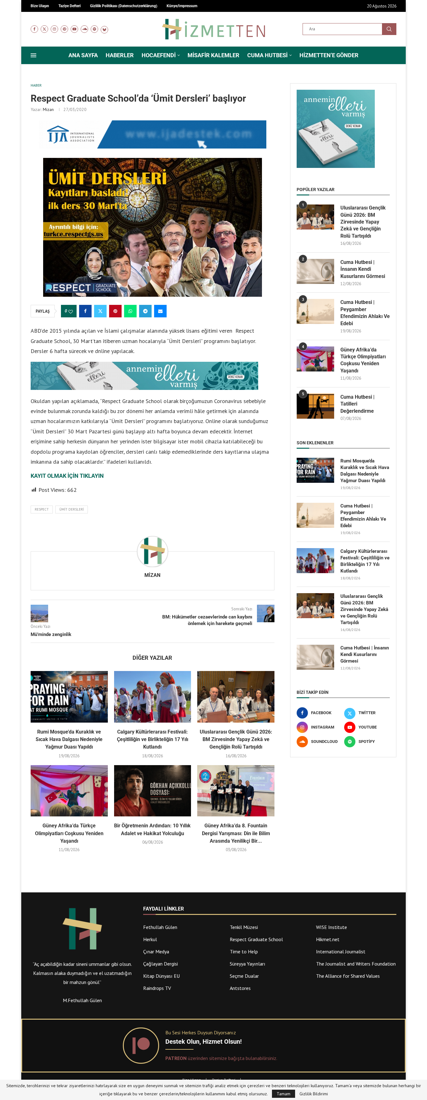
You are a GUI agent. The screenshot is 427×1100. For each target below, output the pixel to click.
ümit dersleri (71, 509)
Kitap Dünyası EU (161, 975)
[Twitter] (44, 29)
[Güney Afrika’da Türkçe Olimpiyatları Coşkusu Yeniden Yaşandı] (69, 790)
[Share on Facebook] (85, 311)
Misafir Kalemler (213, 55)
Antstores (240, 988)
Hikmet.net (327, 939)
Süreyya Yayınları (247, 963)
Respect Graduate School (256, 939)
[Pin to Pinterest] (115, 311)
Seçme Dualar (244, 975)
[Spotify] (94, 29)
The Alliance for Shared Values (348, 975)
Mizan (48, 109)
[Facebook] (34, 29)
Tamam (283, 1094)
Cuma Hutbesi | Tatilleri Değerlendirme (357, 404)
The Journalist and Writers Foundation (356, 963)
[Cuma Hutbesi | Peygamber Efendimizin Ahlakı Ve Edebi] (315, 311)
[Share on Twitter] (100, 311)
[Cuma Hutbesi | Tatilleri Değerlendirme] (315, 406)
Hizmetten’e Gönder (329, 55)
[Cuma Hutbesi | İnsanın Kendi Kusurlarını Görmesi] (315, 271)
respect (42, 509)
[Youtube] (74, 29)
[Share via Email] (160, 311)
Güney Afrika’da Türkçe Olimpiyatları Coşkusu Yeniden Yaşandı (69, 833)
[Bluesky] (104, 29)
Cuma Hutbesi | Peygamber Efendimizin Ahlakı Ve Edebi (365, 312)
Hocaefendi (159, 55)
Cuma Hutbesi (267, 55)
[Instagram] (54, 29)
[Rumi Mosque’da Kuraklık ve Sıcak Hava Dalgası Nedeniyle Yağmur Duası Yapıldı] (69, 696)
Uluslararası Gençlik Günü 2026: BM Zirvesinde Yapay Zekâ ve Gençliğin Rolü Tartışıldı (236, 739)
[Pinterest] (64, 29)
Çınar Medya (156, 951)
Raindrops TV (157, 988)
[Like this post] (70, 311)
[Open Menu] (33, 55)
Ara (389, 29)
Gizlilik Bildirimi (313, 1094)
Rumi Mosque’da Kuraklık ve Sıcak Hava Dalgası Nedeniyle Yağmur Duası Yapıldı (69, 739)
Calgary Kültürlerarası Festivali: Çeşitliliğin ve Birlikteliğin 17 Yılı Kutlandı (152, 739)
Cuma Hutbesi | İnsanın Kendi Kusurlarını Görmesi (362, 269)
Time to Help (244, 951)
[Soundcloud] (84, 29)
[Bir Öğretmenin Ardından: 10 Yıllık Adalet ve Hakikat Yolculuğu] (152, 790)
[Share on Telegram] (145, 311)
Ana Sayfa (83, 55)
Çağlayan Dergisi (160, 963)
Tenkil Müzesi (244, 927)
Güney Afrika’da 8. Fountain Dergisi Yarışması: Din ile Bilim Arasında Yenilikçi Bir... (236, 833)
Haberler (120, 55)
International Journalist (340, 951)
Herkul (150, 939)
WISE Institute (331, 927)
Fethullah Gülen (160, 927)
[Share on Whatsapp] (130, 311)
